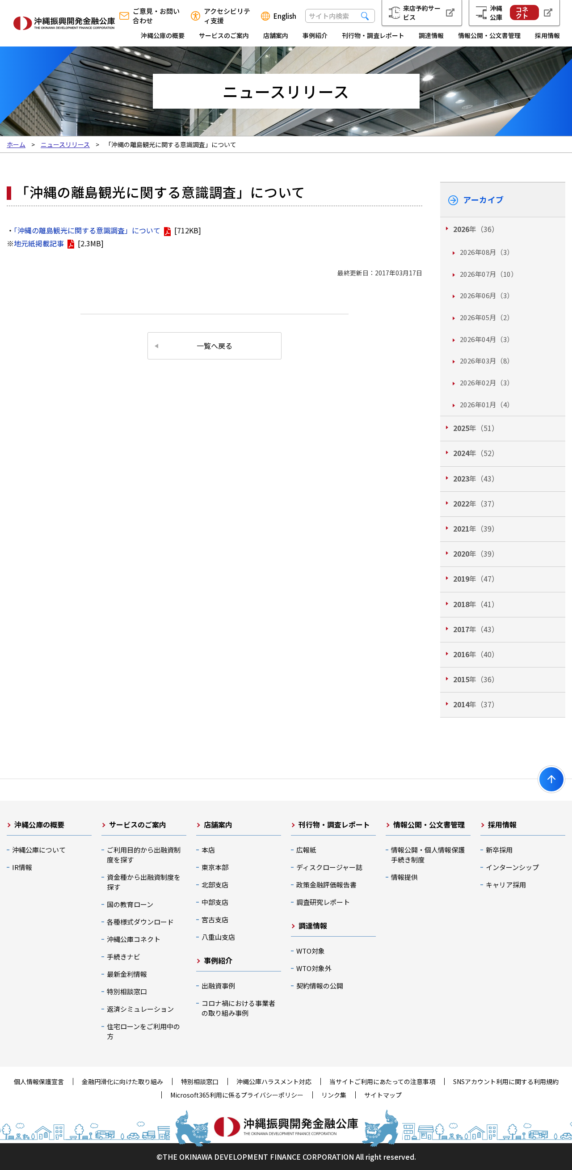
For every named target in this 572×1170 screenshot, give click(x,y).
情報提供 (404, 877)
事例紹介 (315, 35)
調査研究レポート (323, 902)
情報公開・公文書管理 (489, 35)
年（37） (476, 503)
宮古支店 (215, 919)
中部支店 (215, 902)
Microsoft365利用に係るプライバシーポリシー (236, 1094)
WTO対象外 (314, 968)
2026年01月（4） (487, 404)
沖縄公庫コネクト (133, 939)
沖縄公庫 (509, 12)
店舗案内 (275, 35)
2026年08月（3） (487, 252)
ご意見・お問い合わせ (156, 16)
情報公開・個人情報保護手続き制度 (428, 854)
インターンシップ (512, 867)
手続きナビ (123, 956)
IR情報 (22, 867)
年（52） (476, 453)
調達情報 (431, 35)
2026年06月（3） (487, 295)
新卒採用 (499, 849)
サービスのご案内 (224, 35)
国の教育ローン (130, 904)
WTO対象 (310, 950)
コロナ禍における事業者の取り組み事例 (238, 1008)
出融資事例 (218, 985)
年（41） (476, 604)
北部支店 (215, 884)
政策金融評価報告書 (326, 884)
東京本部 (215, 867)
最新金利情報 (127, 974)
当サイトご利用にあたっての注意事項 (382, 1081)
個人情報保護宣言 (39, 1081)
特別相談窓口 (127, 991)
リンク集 (333, 1094)
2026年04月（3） (487, 339)
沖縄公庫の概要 (163, 35)
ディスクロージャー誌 (329, 867)
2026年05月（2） (487, 317)
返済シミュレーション (140, 1009)
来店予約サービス (422, 12)
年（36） (476, 229)
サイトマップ (383, 1094)
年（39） (476, 528)
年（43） (476, 478)
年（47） (476, 578)
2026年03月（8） (487, 360)
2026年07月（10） (488, 274)
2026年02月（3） (487, 382)
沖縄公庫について (39, 849)
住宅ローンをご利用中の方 (143, 1031)
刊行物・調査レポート (373, 35)
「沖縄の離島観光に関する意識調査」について (87, 230)
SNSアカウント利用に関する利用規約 (506, 1081)
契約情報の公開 (319, 985)
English (284, 16)
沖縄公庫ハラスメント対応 (273, 1081)
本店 (208, 849)
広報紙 (306, 849)
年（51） (476, 427)
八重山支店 (218, 937)
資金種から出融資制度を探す (144, 881)
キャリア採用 (506, 884)
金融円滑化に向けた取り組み (122, 1081)
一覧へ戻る (214, 345)
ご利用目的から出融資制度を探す (144, 854)
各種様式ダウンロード (140, 921)
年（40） (476, 654)
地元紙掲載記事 (39, 243)
